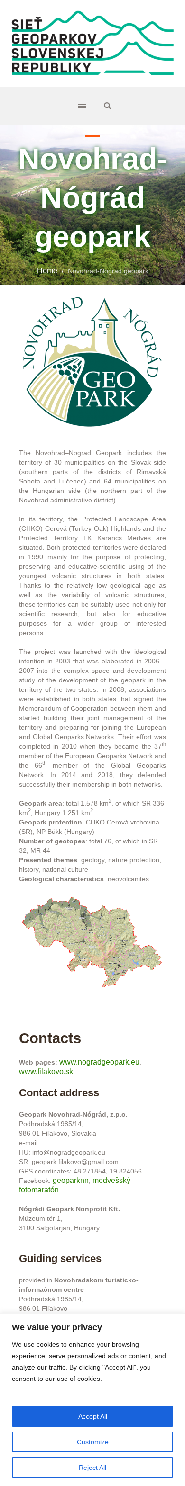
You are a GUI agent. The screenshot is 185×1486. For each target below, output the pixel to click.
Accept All (92, 1416)
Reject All (92, 1467)
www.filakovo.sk (46, 1071)
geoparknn (71, 1180)
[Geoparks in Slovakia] (92, 43)
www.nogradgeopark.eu (99, 1062)
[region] (92, 1399)
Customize (93, 1442)
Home (47, 271)
